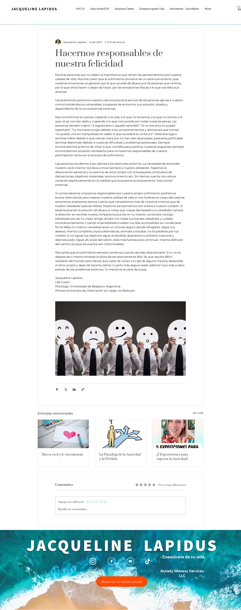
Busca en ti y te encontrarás (62, 454)
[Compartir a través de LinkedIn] (74, 389)
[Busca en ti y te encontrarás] (63, 434)
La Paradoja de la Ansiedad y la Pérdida (120, 456)
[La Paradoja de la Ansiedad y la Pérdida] (120, 434)
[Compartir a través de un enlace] (83, 389)
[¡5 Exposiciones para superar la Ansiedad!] (177, 434)
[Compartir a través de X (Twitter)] (65, 389)
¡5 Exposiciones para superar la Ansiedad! (172, 456)
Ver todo (198, 412)
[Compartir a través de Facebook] (57, 389)
